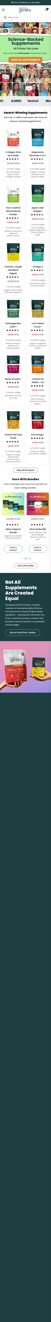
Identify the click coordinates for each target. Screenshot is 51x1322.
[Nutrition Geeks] (25, 10)
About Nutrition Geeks (23, 632)
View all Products (25, 470)
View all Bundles (25, 565)
